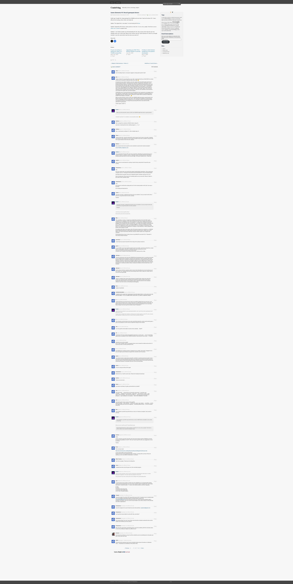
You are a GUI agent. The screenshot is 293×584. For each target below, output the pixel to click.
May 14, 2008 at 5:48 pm (125, 239)
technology (174, 29)
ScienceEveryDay (166, 28)
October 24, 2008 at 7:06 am (124, 465)
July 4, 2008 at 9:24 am (123, 356)
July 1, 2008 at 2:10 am (122, 332)
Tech (113, 59)
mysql (173, 23)
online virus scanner (115, 28)
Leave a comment (152, 15)
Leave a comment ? (116, 66)
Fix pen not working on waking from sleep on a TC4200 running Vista (116, 51)
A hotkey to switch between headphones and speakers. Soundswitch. (148, 51)
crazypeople (177, 18)
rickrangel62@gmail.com (121, 499)
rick (124, 552)
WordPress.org (166, 53)
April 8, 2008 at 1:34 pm (124, 151)
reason (171, 26)
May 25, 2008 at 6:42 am (125, 255)
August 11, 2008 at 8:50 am (123, 390)
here (139, 23)
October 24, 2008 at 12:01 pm (124, 480)
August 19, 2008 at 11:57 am (124, 416)
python (174, 25)
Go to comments (142, 15)
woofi (165, 30)
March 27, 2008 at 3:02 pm (124, 129)
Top (171, 581)
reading (168, 26)
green (163, 23)
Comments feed (166, 51)
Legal (171, 23)
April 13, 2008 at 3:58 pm (124, 160)
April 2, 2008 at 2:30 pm (124, 143)
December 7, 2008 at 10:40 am (124, 540)
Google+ (172, 12)
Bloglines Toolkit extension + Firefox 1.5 (119, 63)
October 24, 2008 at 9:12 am (124, 471)
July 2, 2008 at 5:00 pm (121, 340)
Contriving (116, 7)
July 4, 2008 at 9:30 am (123, 365)
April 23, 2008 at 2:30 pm (126, 181)
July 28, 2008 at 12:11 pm (124, 378)
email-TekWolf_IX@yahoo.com (122, 147)
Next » (142, 548)
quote (177, 25)
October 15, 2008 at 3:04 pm (128, 459)
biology (169, 18)
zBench (129, 581)
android (172, 17)
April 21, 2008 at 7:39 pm (126, 167)
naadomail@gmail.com (145, 507)
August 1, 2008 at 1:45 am (123, 384)
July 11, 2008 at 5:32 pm (126, 371)
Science (177, 27)
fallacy (163, 22)
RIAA (174, 26)
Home (112, 2)
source (163, 29)
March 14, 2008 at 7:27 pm (124, 121)
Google (176, 22)
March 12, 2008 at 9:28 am (124, 109)
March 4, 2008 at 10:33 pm (123, 70)
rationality (164, 26)
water (163, 30)
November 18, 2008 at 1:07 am (127, 505)
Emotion (175, 20)
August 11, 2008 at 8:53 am (123, 400)
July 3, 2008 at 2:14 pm (121, 348)
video (178, 29)
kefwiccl (117, 151)
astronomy (177, 17)
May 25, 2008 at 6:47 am (125, 276)
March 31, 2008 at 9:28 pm (124, 135)
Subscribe (165, 41)
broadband (173, 18)
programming (168, 25)
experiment (179, 20)
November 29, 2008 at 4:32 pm (125, 533)
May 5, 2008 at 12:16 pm (124, 201)
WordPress (135, 581)
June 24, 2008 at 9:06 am (123, 326)
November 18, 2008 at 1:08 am (127, 512)
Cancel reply (127, 552)
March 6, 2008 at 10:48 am (123, 77)
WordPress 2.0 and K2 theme (151, 63)
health (165, 23)
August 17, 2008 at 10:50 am (123, 409)
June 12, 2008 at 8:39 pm (121, 299)
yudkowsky (168, 30)
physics (163, 25)
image (168, 23)
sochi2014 (172, 28)
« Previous (127, 548)
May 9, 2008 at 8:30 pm (123, 218)
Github (170, 22)
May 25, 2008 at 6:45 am (125, 268)
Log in (164, 48)
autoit (181, 17)
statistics (167, 29)
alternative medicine (167, 17)
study (170, 29)
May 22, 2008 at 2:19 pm (124, 245)
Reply (155, 71)
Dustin (118, 15)
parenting (177, 23)
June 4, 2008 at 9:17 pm (123, 286)
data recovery (165, 20)
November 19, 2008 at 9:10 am (127, 525)
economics (170, 20)
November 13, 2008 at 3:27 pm (125, 495)
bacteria (163, 18)
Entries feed (165, 50)
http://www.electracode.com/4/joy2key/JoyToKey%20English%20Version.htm (131, 450)
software (177, 28)
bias (166, 18)
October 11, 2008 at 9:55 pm (124, 446)
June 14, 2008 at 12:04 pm (121, 319)
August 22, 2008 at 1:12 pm (125, 434)
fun (168, 22)
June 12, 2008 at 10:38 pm (124, 309)
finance (165, 22)
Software (118, 2)
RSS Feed (171, 12)
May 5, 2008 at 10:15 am (124, 192)
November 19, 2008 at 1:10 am (127, 518)
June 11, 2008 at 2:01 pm (129, 292)
